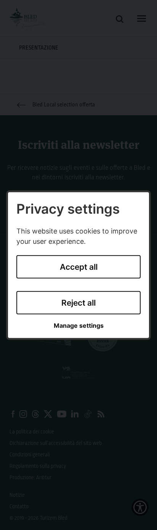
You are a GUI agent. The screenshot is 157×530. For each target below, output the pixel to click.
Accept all (79, 267)
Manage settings (79, 325)
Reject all (78, 303)
